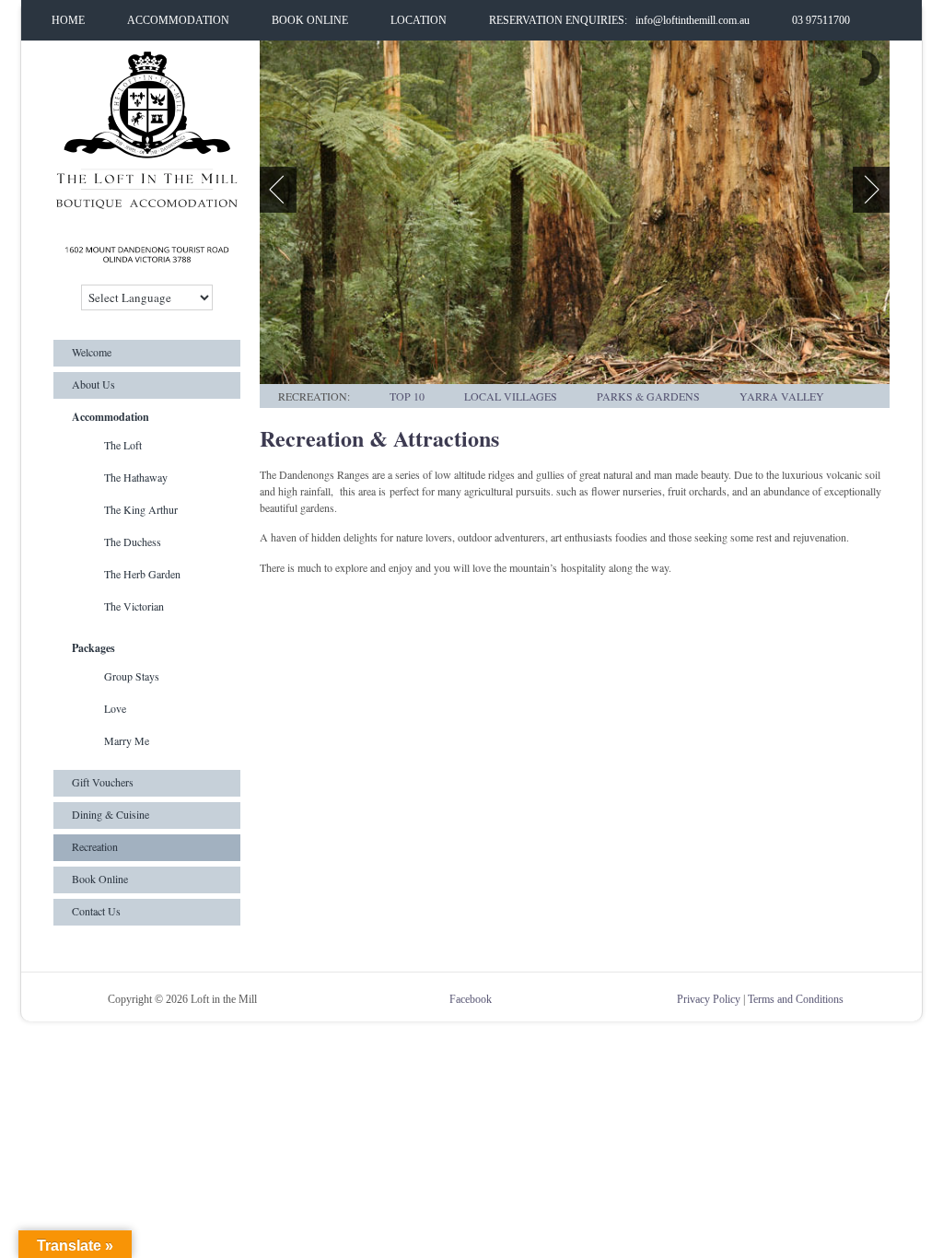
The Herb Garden (142, 573)
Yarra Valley (781, 396)
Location (418, 20)
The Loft (123, 444)
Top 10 (407, 396)
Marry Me (126, 740)
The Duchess (132, 541)
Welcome (91, 351)
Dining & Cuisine (110, 814)
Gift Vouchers (103, 782)
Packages (93, 648)
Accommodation (178, 20)
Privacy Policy (708, 999)
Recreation (95, 846)
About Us (93, 384)
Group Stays (131, 676)
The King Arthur (141, 509)
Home (68, 20)
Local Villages (510, 396)
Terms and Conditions (796, 999)
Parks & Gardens (648, 396)
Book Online (310, 20)
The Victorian (134, 606)
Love (115, 708)
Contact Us (96, 910)
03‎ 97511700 (821, 20)
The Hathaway (136, 477)
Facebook (470, 999)
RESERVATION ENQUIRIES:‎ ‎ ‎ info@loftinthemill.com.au (619, 20)
